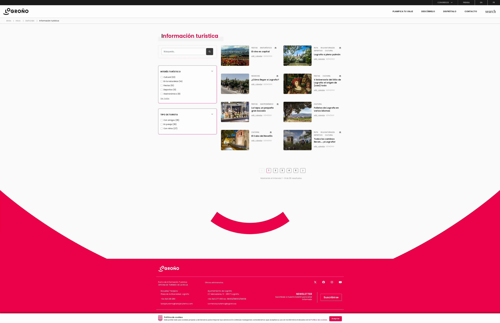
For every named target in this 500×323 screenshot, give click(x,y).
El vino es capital (260, 51)
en (481, 2)
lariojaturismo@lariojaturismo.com (177, 303)
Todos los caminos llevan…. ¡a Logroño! (324, 140)
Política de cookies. (319, 320)
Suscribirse (331, 297)
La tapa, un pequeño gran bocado (262, 109)
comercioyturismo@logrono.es (222, 303)
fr (494, 2)
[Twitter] (315, 282)
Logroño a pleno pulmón (327, 54)
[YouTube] (340, 282)
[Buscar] (209, 51)
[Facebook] (323, 282)
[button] (428, 11)
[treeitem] (187, 77)
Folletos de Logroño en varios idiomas (326, 109)
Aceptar (336, 318)
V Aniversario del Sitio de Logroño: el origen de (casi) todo (327, 82)
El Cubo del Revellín (261, 135)
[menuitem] (445, 2)
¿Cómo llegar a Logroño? (265, 79)
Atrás (8, 20)
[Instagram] (332, 282)
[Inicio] (16, 11)
